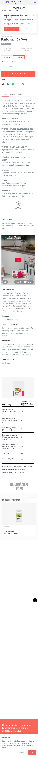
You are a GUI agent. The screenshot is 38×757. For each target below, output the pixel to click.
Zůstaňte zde (27, 29)
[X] (3, 84)
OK (32, 752)
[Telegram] (8, 84)
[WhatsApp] (13, 84)
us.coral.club (8, 25)
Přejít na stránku (11, 29)
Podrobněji (22, 752)
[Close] (2, 2)
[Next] (33, 499)
